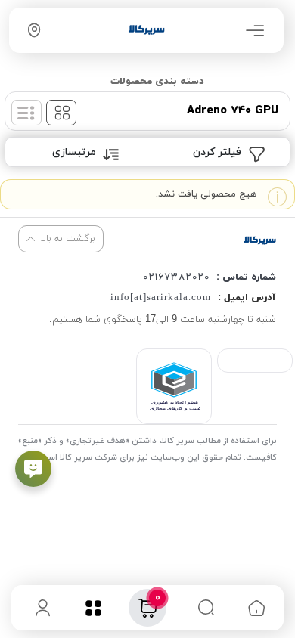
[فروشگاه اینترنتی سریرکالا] (260, 240)
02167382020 (176, 277)
